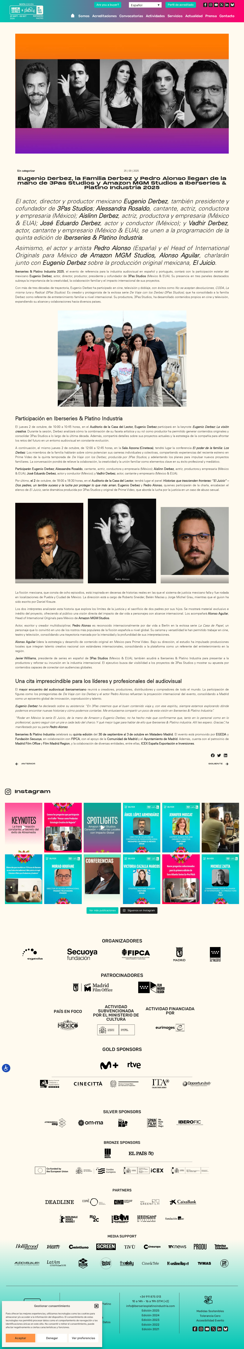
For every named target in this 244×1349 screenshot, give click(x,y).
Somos (84, 16)
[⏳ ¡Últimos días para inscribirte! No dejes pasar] (23, 879)
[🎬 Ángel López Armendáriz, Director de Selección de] (141, 827)
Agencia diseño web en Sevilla (122, 1337)
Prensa (211, 16)
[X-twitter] (221, 5)
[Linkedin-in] (227, 5)
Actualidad (194, 16)
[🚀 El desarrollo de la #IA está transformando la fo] (102, 879)
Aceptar (20, 1338)
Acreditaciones (104, 16)
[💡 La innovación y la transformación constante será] (23, 827)
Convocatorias (131, 16)
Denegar (52, 1338)
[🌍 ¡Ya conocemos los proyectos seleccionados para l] (181, 879)
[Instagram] (211, 5)
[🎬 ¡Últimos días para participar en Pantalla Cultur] (220, 827)
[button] (96, 1306)
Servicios (175, 16)
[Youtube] (216, 5)
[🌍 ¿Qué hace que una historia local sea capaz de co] (102, 827)
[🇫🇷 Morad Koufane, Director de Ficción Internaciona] (63, 879)
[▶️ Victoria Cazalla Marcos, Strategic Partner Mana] (141, 879)
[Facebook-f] (205, 5)
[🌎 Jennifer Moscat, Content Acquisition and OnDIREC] (181, 827)
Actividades (155, 16)
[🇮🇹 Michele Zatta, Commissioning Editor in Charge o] (220, 879)
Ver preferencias (83, 1338)
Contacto (226, 16)
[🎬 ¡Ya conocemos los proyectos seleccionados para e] (63, 827)
